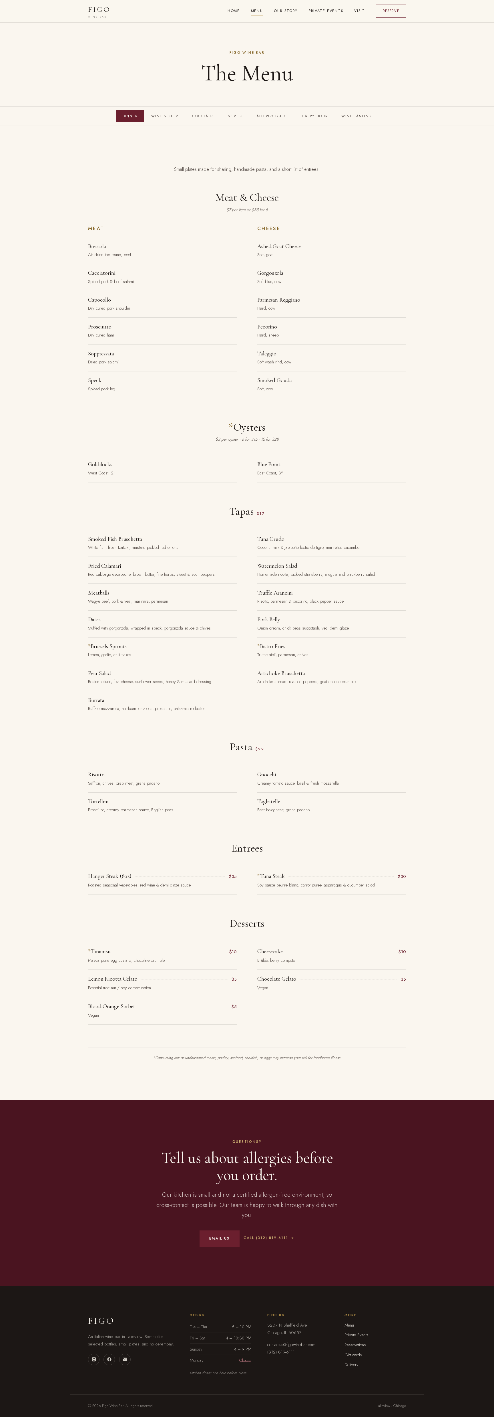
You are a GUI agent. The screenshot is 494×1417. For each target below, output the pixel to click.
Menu (257, 10)
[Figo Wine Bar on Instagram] (93, 1359)
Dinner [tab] (130, 116)
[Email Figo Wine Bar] (125, 1359)
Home (234, 10)
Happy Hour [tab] (315, 116)
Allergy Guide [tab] (272, 116)
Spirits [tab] (235, 116)
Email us (219, 1238)
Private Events (326, 10)
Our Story (286, 10)
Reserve (391, 11)
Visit (359, 10)
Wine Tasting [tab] (356, 116)
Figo (99, 12)
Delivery (351, 1364)
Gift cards (353, 1355)
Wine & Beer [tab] (164, 116)
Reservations (355, 1345)
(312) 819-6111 (281, 1352)
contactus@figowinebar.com (291, 1344)
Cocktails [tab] (203, 116)
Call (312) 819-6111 (266, 1237)
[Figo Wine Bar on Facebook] (109, 1359)
